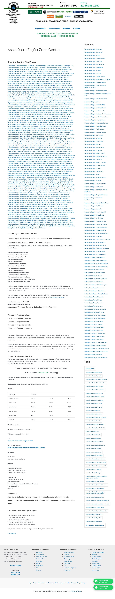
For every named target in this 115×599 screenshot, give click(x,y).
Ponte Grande (96, 557)
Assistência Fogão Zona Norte (49, 226)
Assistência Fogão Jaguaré (33, 108)
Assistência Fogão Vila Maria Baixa (18, 196)
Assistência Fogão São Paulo (62, 163)
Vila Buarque (96, 568)
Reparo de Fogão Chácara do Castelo (96, 123)
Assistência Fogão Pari (63, 146)
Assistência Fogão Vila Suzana (21, 222)
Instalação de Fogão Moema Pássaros (96, 351)
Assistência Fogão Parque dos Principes (27, 150)
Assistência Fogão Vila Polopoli (35, 212)
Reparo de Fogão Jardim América (94, 177)
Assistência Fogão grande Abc (51, 99)
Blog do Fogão (81, 583)
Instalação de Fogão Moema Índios (95, 345)
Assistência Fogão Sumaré (56, 165)
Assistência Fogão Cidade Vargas (55, 95)
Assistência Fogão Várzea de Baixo (27, 171)
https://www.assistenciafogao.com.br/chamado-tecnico (26, 447)
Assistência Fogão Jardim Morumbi (19, 128)
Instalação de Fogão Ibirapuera (94, 269)
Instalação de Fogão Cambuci (93, 321)
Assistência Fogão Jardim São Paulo (58, 132)
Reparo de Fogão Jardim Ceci (93, 218)
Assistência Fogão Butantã (60, 77)
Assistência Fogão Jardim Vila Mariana (20, 134)
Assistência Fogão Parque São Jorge (46, 154)
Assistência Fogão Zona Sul (21, 228)
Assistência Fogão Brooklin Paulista (40, 77)
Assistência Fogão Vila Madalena (18, 195)
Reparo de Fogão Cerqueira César (95, 126)
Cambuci (38, 570)
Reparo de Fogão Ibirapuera (93, 150)
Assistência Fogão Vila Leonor (37, 193)
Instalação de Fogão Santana (93, 306)
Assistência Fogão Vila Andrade (24, 175)
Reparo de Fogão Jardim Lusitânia (95, 245)
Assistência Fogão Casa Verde (54, 81)
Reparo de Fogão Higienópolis (94, 147)
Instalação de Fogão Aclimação (94, 327)
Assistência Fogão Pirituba (58, 155)
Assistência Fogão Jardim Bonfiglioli (19, 112)
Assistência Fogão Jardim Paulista (41, 128)
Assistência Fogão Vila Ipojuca (39, 191)
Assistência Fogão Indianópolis (34, 105)
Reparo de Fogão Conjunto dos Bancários (97, 114)
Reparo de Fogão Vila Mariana (93, 141)
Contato (73, 583)
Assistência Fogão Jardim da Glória (25, 116)
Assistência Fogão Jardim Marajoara (34, 126)
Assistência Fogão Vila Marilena (18, 198)
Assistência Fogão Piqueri (41, 155)
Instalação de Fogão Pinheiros (94, 339)
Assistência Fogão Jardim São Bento (34, 132)
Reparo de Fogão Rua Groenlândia (95, 82)
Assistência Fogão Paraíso (21, 146)
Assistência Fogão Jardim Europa (57, 118)
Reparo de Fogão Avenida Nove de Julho (97, 79)
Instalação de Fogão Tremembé (94, 288)
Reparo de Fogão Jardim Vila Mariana (96, 117)
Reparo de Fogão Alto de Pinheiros (95, 156)
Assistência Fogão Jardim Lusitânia (54, 124)
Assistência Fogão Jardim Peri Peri (26, 130)
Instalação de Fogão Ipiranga (93, 330)
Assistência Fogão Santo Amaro (23, 163)
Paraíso (94, 554)
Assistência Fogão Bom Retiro (94, 414)
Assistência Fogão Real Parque (28, 159)
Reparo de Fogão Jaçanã (92, 55)
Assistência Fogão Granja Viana (51, 101)
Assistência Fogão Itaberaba (22, 107)
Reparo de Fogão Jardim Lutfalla (94, 105)
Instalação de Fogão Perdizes (93, 282)
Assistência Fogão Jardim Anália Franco (58, 110)
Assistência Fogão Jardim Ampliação (34, 110)
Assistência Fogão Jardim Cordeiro (42, 114)
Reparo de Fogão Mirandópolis (94, 215)
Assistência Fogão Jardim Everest (18, 120)
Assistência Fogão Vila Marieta (60, 196)
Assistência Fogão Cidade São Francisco (32, 95)
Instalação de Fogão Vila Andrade (94, 315)
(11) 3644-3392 (15, 566)
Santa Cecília (96, 563)
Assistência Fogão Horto (24, 103)
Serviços (51, 583)
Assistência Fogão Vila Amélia (44, 173)
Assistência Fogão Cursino (49, 97)
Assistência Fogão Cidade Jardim (23, 93)
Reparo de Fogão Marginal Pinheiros (96, 195)
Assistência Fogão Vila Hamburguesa (48, 189)
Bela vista (39, 561)
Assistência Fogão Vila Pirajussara (41, 210)
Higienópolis (68, 561)
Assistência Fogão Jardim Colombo (63, 112)
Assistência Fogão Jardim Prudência (49, 130)
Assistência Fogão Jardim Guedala (31, 122)
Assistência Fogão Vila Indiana (19, 191)
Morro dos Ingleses (70, 568)
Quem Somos (42, 583)
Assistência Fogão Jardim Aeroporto (53, 108)
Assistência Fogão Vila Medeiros (37, 200)
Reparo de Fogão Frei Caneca (93, 135)
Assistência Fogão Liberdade (36, 138)
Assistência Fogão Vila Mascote (58, 198)
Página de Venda (76, 591)
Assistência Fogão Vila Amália (24, 173)
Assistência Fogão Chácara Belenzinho (31, 87)
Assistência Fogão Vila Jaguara (17, 193)
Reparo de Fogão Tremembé (93, 52)
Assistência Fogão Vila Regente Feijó (55, 214)
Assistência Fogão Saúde (16, 165)
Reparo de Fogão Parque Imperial (95, 212)
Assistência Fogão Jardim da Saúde (48, 116)
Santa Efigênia (96, 565)
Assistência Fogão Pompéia (32, 157)
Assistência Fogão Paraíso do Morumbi (42, 146)
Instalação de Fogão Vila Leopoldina (95, 279)
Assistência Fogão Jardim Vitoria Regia (45, 134)
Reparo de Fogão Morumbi (92, 144)
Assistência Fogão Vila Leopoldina (58, 193)
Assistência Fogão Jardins (66, 134)
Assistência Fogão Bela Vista (17, 73)
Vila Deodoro (96, 570)
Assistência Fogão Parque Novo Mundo (59, 152)
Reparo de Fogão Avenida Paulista (95, 132)
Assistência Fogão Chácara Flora (54, 87)
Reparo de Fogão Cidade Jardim (94, 76)
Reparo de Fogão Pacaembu (93, 236)
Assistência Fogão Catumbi (16, 85)
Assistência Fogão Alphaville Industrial (58, 67)
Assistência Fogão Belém (34, 73)
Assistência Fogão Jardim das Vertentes (33, 118)
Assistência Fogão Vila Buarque (24, 177)
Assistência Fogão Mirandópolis (25, 140)
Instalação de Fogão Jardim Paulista (95, 342)
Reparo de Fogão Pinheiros (93, 159)
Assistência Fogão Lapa (15, 136)
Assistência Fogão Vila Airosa (48, 171)
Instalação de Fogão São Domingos (95, 285)
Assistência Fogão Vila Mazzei (17, 200)
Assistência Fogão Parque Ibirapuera (52, 150)
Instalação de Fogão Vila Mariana (94, 333)
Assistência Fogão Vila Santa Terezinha (44, 218)
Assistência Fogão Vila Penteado (18, 208)
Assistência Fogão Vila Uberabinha (19, 224)
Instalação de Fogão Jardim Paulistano (96, 348)
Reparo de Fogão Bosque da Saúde (95, 224)
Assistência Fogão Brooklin (63, 75)
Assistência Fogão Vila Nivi (56, 202)
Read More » (12, 533)
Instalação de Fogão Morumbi (93, 297)
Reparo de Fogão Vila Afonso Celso (95, 99)
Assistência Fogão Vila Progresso (32, 214)
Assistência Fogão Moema (43, 140)
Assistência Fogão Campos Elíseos (57, 79)
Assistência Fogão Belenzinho (52, 73)
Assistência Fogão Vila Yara (39, 224)
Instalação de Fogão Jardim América (95, 357)
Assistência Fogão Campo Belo (35, 79)
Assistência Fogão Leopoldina (17, 138)
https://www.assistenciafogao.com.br (20, 441)
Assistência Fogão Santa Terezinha (48, 161)
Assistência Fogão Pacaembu (18, 144)
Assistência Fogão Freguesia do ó (30, 99)
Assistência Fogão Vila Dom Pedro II (49, 181)
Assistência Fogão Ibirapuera (64, 103)
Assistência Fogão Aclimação (25, 66)
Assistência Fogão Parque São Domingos (21, 154)
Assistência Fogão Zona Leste (29, 226)
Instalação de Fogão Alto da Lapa (94, 291)
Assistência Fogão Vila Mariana (40, 196)
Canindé (66, 554)
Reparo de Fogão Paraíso (92, 102)
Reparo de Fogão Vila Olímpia (93, 206)
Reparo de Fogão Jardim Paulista (94, 242)
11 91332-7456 (48, 36)
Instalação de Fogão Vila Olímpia (94, 273)
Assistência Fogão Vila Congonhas (27, 179)
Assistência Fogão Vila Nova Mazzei (37, 204)
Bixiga (38, 563)
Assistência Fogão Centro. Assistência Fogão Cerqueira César (96, 477)
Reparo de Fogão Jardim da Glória (95, 108)
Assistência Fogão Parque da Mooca (41, 148)
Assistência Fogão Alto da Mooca (61, 69)
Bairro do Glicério (41, 557)
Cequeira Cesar (69, 557)
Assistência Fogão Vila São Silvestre (26, 220)
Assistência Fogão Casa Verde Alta (95, 459)
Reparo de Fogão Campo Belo (93, 171)
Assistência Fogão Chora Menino (95, 481)
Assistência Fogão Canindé (16, 81)
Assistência (11, 66)
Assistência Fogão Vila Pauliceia (58, 206)
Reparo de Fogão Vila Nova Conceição (96, 248)
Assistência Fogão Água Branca (45, 66)
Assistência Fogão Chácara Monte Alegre (97, 500)
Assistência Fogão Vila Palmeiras (36, 206)
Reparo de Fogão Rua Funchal (93, 187)
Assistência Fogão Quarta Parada (51, 157)
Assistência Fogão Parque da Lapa (18, 148)
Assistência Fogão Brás (46, 75)
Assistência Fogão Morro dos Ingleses (20, 142)
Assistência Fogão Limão (54, 138)
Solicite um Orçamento (57, 297)
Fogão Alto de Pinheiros (37, 228)
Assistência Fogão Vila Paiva (17, 206)
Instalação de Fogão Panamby (93, 303)
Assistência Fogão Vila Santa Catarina (19, 218)
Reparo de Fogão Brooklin (92, 168)
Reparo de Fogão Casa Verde (93, 67)
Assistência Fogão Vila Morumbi (37, 202)
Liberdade (67, 563)
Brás (37, 568)
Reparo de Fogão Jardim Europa (94, 251)
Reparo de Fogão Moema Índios (94, 153)
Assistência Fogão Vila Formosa (28, 185)
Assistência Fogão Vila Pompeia (56, 212)
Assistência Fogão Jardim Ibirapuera (53, 122)
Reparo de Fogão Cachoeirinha (94, 64)
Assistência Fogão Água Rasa (17, 67)
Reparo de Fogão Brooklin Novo (94, 165)
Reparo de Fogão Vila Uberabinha (95, 230)
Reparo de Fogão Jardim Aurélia (94, 111)
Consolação (67, 559)
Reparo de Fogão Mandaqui (93, 49)
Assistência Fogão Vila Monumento (60, 200)
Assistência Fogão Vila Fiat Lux (47, 183)
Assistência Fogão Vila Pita (16, 212)
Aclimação (39, 552)
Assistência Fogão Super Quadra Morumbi (34, 167)
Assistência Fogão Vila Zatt (56, 224)
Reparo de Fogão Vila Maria (93, 61)
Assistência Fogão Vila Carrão (43, 177)
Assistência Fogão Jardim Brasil (41, 112)
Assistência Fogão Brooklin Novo (18, 77)
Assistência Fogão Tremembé (27, 169)
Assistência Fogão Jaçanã (16, 108)
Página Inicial (33, 583)
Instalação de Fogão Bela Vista (94, 312)
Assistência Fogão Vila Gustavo (26, 189)
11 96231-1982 (66, 36)
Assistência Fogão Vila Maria (38, 195)
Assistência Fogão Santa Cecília (27, 161)
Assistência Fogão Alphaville (36, 67)
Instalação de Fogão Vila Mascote (94, 318)
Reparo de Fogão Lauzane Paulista (95, 254)
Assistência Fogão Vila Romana (17, 216)
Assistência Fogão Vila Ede (28, 183)
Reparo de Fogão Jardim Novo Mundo (96, 233)
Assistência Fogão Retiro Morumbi (50, 159)
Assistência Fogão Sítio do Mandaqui (36, 165)
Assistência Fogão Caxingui (34, 85)
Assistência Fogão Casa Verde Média (58, 83)
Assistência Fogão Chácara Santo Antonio (40, 91)
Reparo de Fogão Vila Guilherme (94, 58)
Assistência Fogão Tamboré (57, 167)
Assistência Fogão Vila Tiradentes (42, 222)
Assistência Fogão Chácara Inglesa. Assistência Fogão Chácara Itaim (95, 492)
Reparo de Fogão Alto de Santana (95, 184)
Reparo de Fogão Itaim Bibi (92, 180)
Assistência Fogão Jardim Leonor (31, 124)
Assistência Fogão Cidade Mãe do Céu (47, 93)
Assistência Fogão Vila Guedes (25, 187)
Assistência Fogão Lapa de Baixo (33, 136)
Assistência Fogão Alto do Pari (17, 71)
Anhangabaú (40, 554)
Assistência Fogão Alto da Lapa (40, 69)
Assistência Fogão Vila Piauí (21, 210)
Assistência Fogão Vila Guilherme (46, 187)
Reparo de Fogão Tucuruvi (92, 70)
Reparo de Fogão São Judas (93, 209)
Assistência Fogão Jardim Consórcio (19, 114)
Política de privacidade (62, 583)
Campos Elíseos (69, 552)
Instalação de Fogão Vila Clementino (95, 266)
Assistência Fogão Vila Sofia (47, 220)
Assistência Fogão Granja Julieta (30, 101)
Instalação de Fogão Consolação (94, 336)
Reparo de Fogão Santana (92, 73)
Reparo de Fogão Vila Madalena (94, 129)
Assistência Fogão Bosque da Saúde (26, 75)
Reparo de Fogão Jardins (92, 174)
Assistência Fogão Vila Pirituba (62, 210)
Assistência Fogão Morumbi (41, 142)
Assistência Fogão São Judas (43, 163)
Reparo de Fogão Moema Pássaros (95, 162)
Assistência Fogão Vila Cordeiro (48, 179)
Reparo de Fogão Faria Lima (93, 138)
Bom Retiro (39, 565)
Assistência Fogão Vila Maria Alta (58, 195)
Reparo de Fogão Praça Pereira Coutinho (97, 239)
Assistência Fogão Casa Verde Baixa (34, 83)
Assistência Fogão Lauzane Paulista (56, 136)
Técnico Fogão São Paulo (22, 62)
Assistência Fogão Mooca (61, 140)
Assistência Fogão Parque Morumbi (35, 152)
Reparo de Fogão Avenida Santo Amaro (96, 203)
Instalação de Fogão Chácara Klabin (95, 260)
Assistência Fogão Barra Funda (58, 71)
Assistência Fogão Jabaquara (59, 107)
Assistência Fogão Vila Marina (37, 198)
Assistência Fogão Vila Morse (17, 202)
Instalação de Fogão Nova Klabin (94, 257)
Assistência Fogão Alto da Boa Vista (19, 69)
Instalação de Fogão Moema (93, 354)
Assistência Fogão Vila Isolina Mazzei (61, 191)
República (95, 561)
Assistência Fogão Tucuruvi (46, 169)
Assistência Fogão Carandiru (35, 81)
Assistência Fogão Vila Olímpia (58, 204)
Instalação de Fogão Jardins (93, 276)
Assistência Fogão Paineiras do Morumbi (41, 144)
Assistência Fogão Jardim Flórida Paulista (43, 120)
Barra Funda (39, 559)
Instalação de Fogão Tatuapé (93, 324)
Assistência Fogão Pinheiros (23, 155)
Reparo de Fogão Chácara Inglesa (95, 221)
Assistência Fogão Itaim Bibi (41, 107)
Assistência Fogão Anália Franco (38, 71)
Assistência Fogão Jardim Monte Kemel (59, 126)
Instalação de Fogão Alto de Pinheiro (96, 294)
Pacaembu (67, 570)
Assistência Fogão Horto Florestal (43, 103)
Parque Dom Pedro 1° (99, 552)
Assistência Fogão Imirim (15, 105)
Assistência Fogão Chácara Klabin (54, 89)
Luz (65, 565)
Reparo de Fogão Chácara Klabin (94, 120)
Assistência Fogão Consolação (30, 97)
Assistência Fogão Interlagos (53, 105)
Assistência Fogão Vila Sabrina (58, 216)
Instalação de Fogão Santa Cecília (95, 309)
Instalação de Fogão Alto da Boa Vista (96, 263)
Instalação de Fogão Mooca (93, 300)
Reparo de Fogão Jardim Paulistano (95, 91)
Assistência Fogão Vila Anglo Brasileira (47, 175)
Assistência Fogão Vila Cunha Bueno (25, 181)
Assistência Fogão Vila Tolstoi (63, 222)
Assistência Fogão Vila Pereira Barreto (41, 208)
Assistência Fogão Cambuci (16, 79)
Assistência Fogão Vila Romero (38, 216)
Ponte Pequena (97, 559)
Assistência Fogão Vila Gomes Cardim (50, 185)
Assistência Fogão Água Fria (64, 66)
